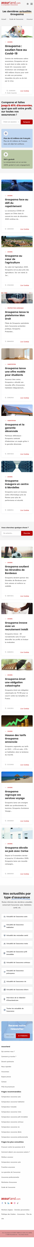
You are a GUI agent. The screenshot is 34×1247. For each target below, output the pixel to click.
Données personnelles (21, 1210)
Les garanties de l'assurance (10, 1172)
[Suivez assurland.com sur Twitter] (5, 1203)
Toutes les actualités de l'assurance (15, 1009)
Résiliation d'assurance (9, 1182)
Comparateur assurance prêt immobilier (14, 1117)
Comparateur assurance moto (11, 1112)
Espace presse (6, 1077)
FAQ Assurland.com (8, 1087)
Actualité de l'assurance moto (17, 944)
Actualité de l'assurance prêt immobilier (16, 953)
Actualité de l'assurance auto (16, 916)
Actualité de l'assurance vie (16, 981)
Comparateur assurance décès (11, 1132)
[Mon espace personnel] (28, 4)
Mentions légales (7, 1210)
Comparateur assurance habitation (12, 1102)
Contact (3, 1082)
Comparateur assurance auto (11, 1097)
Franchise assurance (8, 1167)
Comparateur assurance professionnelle (14, 1137)
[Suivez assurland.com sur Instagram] (15, 1203)
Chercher (26, 533)
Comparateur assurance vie (10, 1127)
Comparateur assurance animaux (12, 1122)
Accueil (3, 19)
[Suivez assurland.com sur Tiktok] (18, 1203)
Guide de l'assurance (16, 19)
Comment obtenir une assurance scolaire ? (15, 1152)
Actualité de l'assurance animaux (18, 962)
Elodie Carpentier (12, 93)
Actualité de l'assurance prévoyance (15, 972)
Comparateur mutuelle (9, 1107)
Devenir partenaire (7, 1062)
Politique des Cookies (8, 1214)
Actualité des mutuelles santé (17, 935)
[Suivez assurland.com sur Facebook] (2, 1203)
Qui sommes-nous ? (8, 1052)
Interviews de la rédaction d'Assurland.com (15, 999)
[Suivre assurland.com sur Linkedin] (8, 1203)
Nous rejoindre (6, 1067)
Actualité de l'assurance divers (17, 990)
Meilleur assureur (7, 1157)
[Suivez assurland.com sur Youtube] (11, 1203)
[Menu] (31, 4)
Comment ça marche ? (8, 1057)
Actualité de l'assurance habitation (15, 926)
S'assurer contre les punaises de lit (13, 1147)
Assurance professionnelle (10, 1177)
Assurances (5, 1072)
